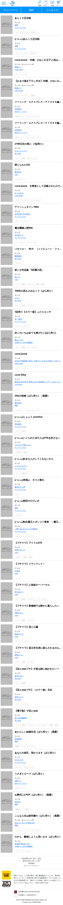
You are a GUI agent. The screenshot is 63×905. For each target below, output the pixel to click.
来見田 (17, 843)
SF (17, 221)
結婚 (32, 95)
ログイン (46, 5)
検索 (39, 5)
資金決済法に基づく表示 (31, 861)
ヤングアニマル (20, 27)
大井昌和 (26, 214)
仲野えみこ (19, 613)
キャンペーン (11, 10)
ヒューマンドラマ (33, 116)
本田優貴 (18, 739)
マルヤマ (18, 445)
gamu (17, 361)
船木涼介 (31, 823)
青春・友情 (54, 725)
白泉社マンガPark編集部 (24, 342)
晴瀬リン (18, 67)
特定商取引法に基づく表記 (31, 858)
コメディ (25, 32)
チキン (17, 298)
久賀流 (17, 571)
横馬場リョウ (44, 382)
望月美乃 (18, 403)
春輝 (16, 25)
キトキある (19, 193)
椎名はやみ (33, 382)
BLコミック (20, 116)
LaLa (16, 174)
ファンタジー (36, 200)
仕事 (23, 431)
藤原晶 (17, 382)
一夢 (16, 529)
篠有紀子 (18, 172)
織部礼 (35, 529)
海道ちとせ (19, 634)
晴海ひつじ (19, 655)
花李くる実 (32, 361)
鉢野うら (18, 781)
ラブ (17, 32)
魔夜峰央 (18, 256)
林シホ (17, 277)
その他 (18, 452)
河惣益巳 (18, 109)
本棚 (52, 5)
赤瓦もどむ (19, 697)
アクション (32, 242)
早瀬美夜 (23, 361)
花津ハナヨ (52, 361)
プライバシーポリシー (31, 866)
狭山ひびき (25, 843)
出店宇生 (18, 214)
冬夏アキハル (20, 550)
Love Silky (18, 384)
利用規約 (31, 863)
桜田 (16, 508)
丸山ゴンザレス (21, 823)
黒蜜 (16, 405)
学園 (23, 158)
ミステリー (20, 179)
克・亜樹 (18, 319)
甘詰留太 (18, 424)
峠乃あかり (19, 592)
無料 (31, 10)
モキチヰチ (19, 760)
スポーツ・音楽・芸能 (36, 284)
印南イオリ (27, 445)
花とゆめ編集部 (21, 718)
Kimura (18, 802)
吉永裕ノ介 (19, 235)
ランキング (52, 10)
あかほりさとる (25, 529)
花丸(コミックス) (21, 111)
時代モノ (34, 32)
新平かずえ (19, 676)
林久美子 (24, 382)
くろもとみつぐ (21, 466)
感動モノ (25, 473)
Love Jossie (19, 69)
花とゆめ (18, 153)
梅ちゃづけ (19, 340)
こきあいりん (55, 382)
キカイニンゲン (21, 151)
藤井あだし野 (20, 487)
